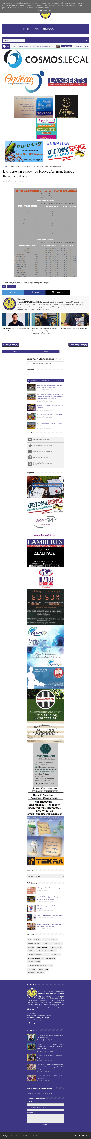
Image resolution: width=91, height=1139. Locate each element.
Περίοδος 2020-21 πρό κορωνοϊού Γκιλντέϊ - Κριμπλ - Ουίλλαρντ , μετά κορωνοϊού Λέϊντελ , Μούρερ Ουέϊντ (50, 1067)
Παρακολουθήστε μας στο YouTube (42, 464)
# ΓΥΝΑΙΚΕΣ (11, 287)
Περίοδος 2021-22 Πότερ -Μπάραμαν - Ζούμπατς (74, 330)
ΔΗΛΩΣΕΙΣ (57, 943)
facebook (16, 351)
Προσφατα (33, 380)
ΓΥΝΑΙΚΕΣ (12, 166)
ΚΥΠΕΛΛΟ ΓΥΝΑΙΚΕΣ (47, 951)
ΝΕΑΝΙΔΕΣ (56, 954)
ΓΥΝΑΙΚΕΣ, (19, 181)
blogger (45, 351)
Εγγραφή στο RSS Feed (41, 439)
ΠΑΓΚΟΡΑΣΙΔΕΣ (34, 958)
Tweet (15, 292)
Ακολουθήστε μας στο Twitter (44, 445)
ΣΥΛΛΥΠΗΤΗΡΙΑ (34, 962)
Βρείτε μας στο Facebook (42, 451)
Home (5, 166)
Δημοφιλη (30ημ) (45, 381)
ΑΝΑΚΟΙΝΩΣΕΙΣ (34, 943)
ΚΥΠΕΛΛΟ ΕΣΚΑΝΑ (35, 954)
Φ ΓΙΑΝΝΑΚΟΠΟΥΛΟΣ (36, 973)
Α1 (44, 940)
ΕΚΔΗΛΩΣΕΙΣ (42, 947)
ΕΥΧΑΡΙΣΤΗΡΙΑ (55, 947)
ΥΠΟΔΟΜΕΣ (43, 969)
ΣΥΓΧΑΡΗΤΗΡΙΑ (49, 958)
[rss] (87, 1135)
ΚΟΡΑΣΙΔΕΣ (32, 951)
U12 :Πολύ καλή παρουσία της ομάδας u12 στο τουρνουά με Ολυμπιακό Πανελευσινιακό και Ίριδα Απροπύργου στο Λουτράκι (50, 396)
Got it (51, 11)
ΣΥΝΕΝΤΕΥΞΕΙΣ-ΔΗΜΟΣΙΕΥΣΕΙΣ (40, 965)
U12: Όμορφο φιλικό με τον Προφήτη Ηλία (49, 414)
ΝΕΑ (47, 954)
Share (37, 292)
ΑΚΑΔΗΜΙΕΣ (52, 940)
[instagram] (75, 1135)
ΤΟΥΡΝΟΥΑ (32, 969)
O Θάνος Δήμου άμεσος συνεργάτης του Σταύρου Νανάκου (15, 330)
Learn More (42, 11)
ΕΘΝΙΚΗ (31, 947)
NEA (29, 940)
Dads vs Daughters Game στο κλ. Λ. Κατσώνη (50, 915)
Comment (60, 292)
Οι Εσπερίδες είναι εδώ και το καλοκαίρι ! (49, 888)
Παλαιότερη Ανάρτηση (78, 345)
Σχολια (58, 380)
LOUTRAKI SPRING (44, 46)
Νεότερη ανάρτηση (10, 345)
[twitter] (34, 1023)
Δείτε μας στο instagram (42, 457)
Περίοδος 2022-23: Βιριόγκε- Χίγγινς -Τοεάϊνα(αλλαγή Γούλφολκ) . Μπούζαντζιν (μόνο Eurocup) (44, 331)
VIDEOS (37, 940)
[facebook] (29, 1023)
